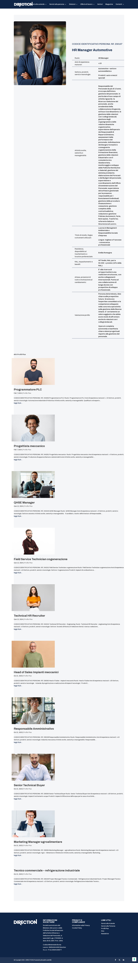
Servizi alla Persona (108, 926)
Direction (21, 4)
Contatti (119, 4)
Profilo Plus (27, 393)
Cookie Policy (77, 928)
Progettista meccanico (29, 446)
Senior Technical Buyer (29, 785)
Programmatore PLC (28, 389)
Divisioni (72, 4)
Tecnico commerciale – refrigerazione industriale (47, 870)
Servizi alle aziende (37, 4)
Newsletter (105, 933)
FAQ (102, 931)
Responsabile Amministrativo (34, 728)
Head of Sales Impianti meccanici (36, 672)
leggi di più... (18, 403)
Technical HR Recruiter (29, 615)
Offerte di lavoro (86, 4)
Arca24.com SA (46, 960)
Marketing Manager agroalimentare (38, 841)
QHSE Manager (24, 502)
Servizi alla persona (56, 4)
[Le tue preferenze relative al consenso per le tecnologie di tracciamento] (134, 959)
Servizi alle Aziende (108, 923)
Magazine (109, 4)
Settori (100, 4)
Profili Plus (105, 928)
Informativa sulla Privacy (81, 925)
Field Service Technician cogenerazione (40, 559)
